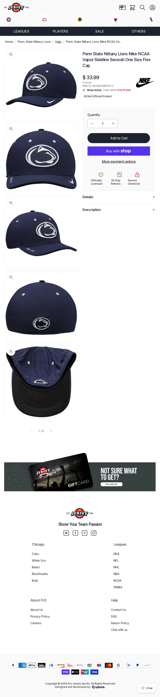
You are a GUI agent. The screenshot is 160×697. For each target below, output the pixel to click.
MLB (116, 554)
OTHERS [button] (139, 31)
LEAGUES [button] (21, 31)
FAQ (114, 616)
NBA (116, 574)
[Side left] (31, 431)
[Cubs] (8, 19)
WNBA (118, 587)
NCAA (117, 580)
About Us (36, 609)
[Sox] (151, 19)
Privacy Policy (40, 616)
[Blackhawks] (80, 19)
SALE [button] (99, 31)
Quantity (94, 115)
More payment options (119, 161)
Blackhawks (40, 574)
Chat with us (119, 629)
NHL (116, 567)
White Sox (39, 560)
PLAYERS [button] (60, 31)
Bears (36, 567)
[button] (142, 7)
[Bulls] (115, 19)
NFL (116, 560)
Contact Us (118, 609)
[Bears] (44, 19)
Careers (35, 623)
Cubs (35, 554)
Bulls (35, 580)
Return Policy (120, 623)
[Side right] (50, 431)
